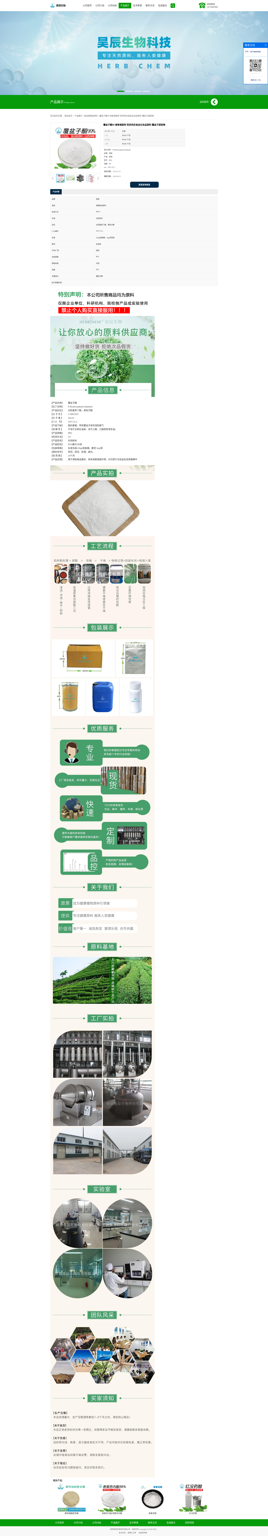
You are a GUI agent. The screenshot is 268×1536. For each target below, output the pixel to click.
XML (155, 1529)
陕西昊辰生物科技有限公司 (120, 1529)
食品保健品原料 (91, 116)
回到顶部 (189, 1522)
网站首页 (68, 116)
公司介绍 (99, 5)
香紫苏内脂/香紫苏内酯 (112, 1513)
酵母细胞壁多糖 (71, 1513)
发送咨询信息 (144, 185)
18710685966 (212, 7)
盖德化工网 (132, 1533)
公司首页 (87, 5)
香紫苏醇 (152, 1513)
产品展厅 (124, 5)
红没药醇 (193, 1513)
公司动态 (112, 5)
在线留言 (162, 5)
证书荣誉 (137, 5)
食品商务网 (143, 1533)
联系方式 (150, 5)
